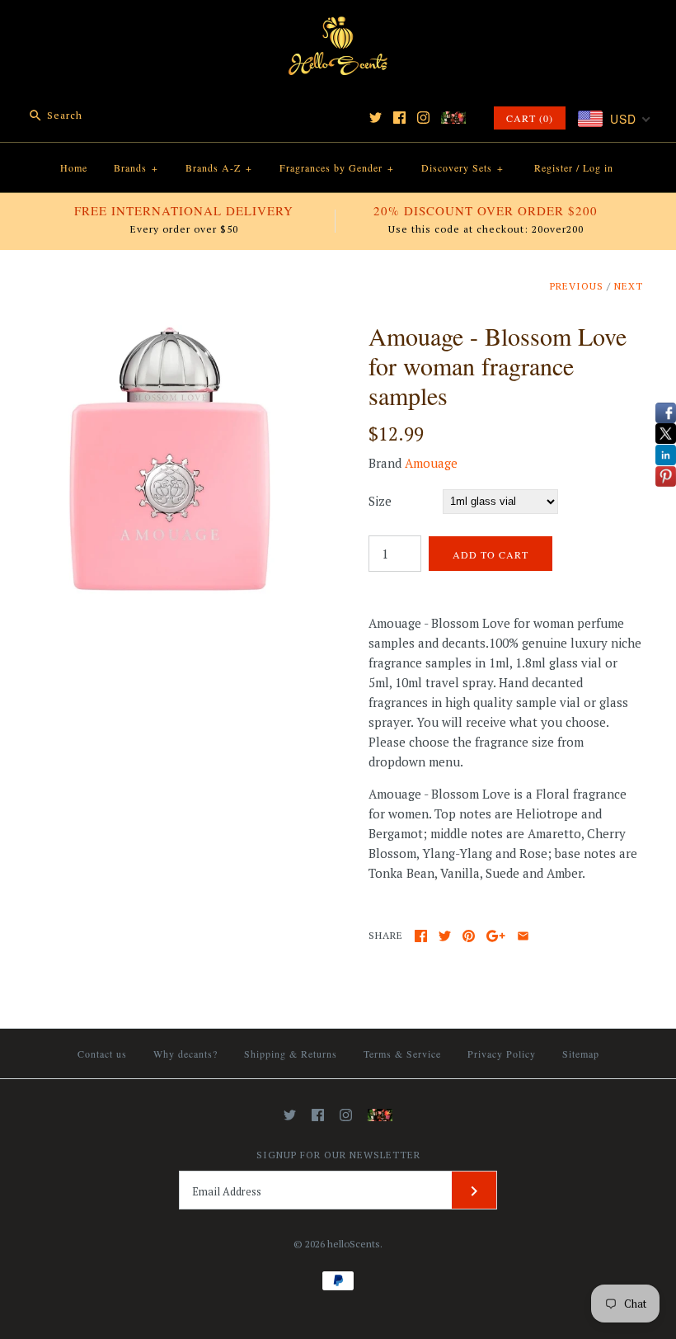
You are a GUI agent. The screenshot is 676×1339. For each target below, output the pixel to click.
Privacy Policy (501, 1053)
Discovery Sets (462, 167)
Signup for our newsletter (338, 1154)
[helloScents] (338, 26)
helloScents (353, 1244)
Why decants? (185, 1053)
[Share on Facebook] (421, 936)
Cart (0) (529, 118)
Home (73, 167)
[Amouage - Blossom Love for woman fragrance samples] (170, 331)
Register (553, 167)
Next (628, 286)
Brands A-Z (218, 167)
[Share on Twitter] (445, 936)
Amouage (431, 463)
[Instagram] (423, 117)
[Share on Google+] (495, 936)
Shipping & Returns (290, 1053)
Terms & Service (402, 1053)
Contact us (102, 1053)
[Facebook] (399, 117)
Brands (136, 167)
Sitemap (580, 1053)
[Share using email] (523, 936)
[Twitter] (375, 117)
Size (380, 501)
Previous (576, 286)
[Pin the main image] (468, 936)
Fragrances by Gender (336, 167)
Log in (598, 167)
